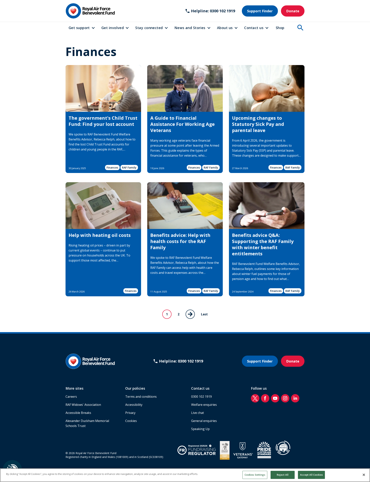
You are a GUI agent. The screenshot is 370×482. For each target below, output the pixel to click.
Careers (71, 396)
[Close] (364, 474)
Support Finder (260, 11)
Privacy (130, 413)
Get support (79, 27)
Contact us (253, 27)
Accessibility (133, 405)
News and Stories (189, 27)
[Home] (90, 11)
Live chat (197, 413)
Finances (112, 167)
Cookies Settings (255, 474)
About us (225, 27)
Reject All (282, 474)
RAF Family (129, 167)
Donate (292, 11)
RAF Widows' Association (83, 405)
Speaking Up (200, 429)
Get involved (112, 27)
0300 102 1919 (201, 396)
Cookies (131, 421)
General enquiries (204, 421)
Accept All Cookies (311, 474)
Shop (280, 27)
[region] (185, 475)
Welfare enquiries (204, 405)
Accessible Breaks (78, 413)
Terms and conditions (141, 396)
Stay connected (149, 27)
